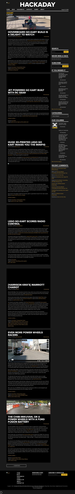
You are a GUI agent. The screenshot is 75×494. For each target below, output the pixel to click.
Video (18, 478)
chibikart (13, 459)
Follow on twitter (54, 59)
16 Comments (46, 94)
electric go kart (14, 68)
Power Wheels (22, 324)
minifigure (21, 201)
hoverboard (10, 70)
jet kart (21, 122)
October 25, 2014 (11, 289)
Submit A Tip (20, 479)
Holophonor (27, 298)
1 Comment (62, 142)
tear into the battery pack (28, 434)
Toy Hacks (14, 67)
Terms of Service (52, 486)
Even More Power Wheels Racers (25, 334)
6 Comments (46, 289)
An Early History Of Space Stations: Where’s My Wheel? (63, 96)
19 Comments (46, 423)
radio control (12, 262)
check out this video (37, 379)
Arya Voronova (19, 36)
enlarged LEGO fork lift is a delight (18, 195)
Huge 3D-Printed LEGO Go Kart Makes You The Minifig (26, 143)
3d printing (18, 261)
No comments (46, 225)
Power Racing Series (30, 302)
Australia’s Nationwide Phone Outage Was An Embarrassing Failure (63, 75)
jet (14, 122)
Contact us (60, 59)
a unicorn (30, 63)
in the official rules (29, 429)
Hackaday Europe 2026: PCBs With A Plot (63, 83)
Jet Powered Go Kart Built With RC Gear (26, 91)
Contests (29, 9)
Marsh (17, 289)
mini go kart (15, 70)
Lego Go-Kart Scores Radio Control (26, 222)
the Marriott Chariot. (28, 294)
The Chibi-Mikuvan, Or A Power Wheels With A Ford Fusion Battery (26, 419)
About (42, 9)
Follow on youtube (56, 59)
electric (23, 321)
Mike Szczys (17, 146)
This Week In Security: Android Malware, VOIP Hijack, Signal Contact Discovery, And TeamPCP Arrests (63, 148)
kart (27, 122)
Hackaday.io (20, 9)
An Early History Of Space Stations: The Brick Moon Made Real (63, 103)
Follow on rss (58, 59)
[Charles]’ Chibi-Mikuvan (13, 371)
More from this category (57, 109)
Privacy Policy (47, 486)
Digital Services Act (59, 486)
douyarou (54, 183)
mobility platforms (14, 63)
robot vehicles (42, 62)
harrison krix (20, 323)
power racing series (14, 324)
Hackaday (37, 5)
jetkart (25, 122)
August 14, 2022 (11, 36)
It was (28, 430)
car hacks (14, 120)
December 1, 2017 (11, 225)
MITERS (22, 395)
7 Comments (46, 146)
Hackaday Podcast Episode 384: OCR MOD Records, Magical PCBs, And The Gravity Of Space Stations (63, 137)
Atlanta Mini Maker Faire (16, 321)
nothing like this (35, 366)
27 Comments (63, 99)
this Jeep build (31, 303)
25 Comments (63, 80)
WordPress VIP (39, 488)
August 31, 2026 (65, 9)
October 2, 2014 (11, 337)
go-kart (19, 68)
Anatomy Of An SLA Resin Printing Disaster (63, 89)
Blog (13, 9)
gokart (22, 68)
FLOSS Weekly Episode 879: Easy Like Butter (63, 156)
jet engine (18, 122)
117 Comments (63, 132)
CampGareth (54, 190)
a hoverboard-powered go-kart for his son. (36, 40)
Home (8, 9)
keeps (41, 302)
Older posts (16, 465)
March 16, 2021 (11, 94)
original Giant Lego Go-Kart (32, 236)
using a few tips (26, 442)
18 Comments (46, 337)
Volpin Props (41, 297)
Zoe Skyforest (18, 94)
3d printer (13, 261)
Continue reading (12, 64)
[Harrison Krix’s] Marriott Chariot (26, 286)
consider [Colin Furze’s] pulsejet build (29, 116)
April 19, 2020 (11, 146)
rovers (34, 62)
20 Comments (63, 107)
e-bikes (37, 62)
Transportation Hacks (21, 67)
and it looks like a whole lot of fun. (34, 101)
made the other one (17, 300)
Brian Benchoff (19, 337)
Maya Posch (54, 168)
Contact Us (20, 483)
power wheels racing (15, 396)
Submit (36, 9)
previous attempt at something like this (30, 157)
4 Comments (46, 36)
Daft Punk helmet (42, 298)
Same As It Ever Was (63, 130)
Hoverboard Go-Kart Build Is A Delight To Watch (28, 33)
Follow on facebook (52, 59)
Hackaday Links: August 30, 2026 (62, 124)
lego (17, 201)
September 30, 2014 (12, 423)
